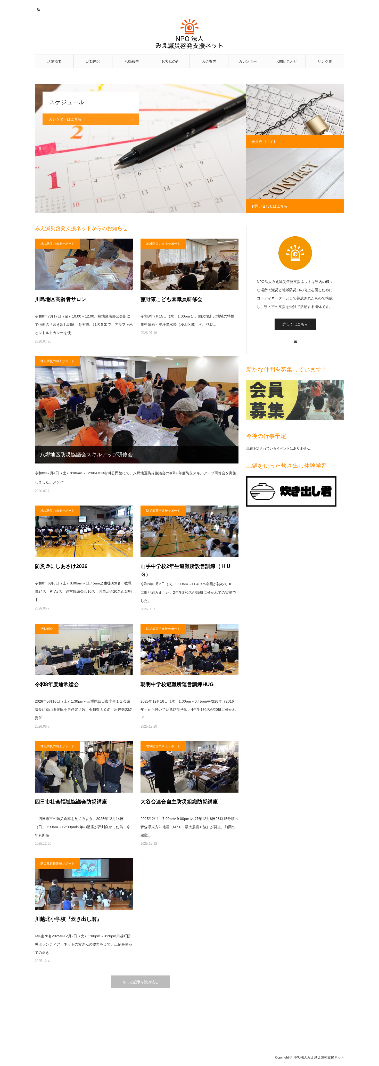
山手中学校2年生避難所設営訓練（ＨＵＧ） (186, 570)
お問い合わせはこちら (269, 206)
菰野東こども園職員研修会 (171, 299)
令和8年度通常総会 (57, 684)
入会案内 (209, 61)
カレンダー (248, 61)
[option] (140, 148)
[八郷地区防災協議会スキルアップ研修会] (136, 409)
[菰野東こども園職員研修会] (189, 264)
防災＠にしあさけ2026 (61, 566)
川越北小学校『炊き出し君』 (68, 919)
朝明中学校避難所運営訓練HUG (177, 684)
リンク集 (325, 61)
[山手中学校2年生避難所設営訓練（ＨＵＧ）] (189, 531)
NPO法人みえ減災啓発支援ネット (318, 1057)
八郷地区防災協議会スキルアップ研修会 (86, 454)
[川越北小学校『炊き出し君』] (84, 884)
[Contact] (295, 339)
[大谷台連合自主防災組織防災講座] (189, 767)
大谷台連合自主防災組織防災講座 (179, 801)
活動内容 (93, 61)
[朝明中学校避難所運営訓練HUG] (189, 649)
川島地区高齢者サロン (60, 299)
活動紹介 (46, 629)
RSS (38, 9)
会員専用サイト (264, 142)
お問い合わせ (286, 61)
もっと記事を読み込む (140, 982)
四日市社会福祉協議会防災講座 (71, 801)
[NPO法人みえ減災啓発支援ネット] (189, 33)
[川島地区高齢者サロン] (84, 264)
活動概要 (54, 61)
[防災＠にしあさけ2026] (84, 531)
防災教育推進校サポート (163, 510)
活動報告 (132, 61)
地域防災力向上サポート (57, 244)
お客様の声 (170, 61)
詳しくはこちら (295, 324)
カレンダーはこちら (65, 119)
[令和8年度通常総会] (84, 649)
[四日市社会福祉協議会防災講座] (84, 767)
